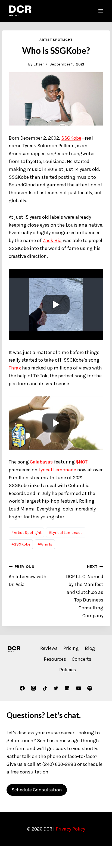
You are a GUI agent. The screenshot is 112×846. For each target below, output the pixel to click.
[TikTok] (45, 688)
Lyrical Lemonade (57, 470)
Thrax (15, 368)
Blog (90, 648)
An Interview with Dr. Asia (27, 575)
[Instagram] (33, 688)
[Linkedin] (67, 688)
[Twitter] (56, 688)
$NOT (82, 462)
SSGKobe (71, 138)
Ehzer (38, 64)
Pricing (71, 648)
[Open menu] (100, 11)
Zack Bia (52, 240)
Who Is (45, 544)
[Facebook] (22, 688)
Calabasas (41, 462)
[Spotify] (90, 688)
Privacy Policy (70, 829)
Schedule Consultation (36, 790)
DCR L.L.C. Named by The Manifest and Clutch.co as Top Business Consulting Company (84, 591)
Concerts (81, 659)
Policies (67, 670)
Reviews (49, 648)
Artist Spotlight (56, 39)
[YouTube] (78, 688)
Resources (55, 659)
